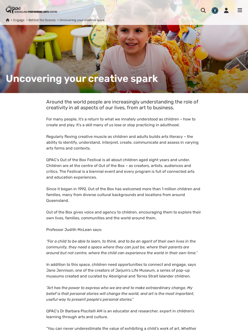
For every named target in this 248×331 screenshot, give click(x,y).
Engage (18, 20)
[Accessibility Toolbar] (215, 10)
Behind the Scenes (42, 20)
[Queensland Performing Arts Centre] (7, 20)
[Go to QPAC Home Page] (31, 10)
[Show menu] (238, 10)
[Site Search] (203, 10)
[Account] (226, 10)
